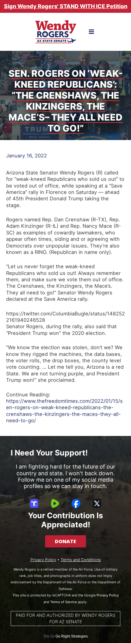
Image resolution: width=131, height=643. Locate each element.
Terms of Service (63, 602)
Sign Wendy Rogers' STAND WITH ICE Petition (65, 6)
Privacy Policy (43, 559)
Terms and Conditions (81, 559)
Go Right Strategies (71, 636)
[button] (65, 541)
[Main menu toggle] (91, 32)
